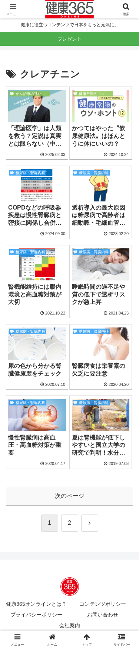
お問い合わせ (102, 615)
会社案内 (69, 625)
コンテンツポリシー (102, 604)
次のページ (70, 496)
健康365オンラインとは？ (36, 604)
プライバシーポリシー (36, 615)
